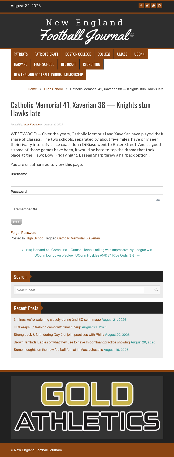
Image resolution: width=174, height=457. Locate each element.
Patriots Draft (47, 54)
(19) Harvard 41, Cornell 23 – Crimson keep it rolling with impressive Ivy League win (87, 249)
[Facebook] (141, 5)
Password (19, 191)
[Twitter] (147, 5)
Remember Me (25, 209)
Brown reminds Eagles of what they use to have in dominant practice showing (72, 342)
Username (19, 173)
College (104, 54)
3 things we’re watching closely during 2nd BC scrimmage (57, 319)
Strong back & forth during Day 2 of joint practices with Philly (59, 334)
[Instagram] (159, 5)
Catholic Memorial (71, 238)
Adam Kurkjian (31, 124)
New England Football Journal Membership (48, 74)
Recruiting (91, 64)
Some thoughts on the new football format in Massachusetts (58, 349)
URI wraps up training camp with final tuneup (47, 327)
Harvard (20, 64)
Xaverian (93, 238)
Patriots (21, 54)
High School (44, 64)
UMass (122, 54)
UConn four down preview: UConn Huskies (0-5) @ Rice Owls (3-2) (87, 255)
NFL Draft (68, 64)
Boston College (78, 54)
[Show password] (157, 199)
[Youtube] (153, 5)
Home (32, 88)
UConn (139, 54)
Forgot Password (23, 232)
